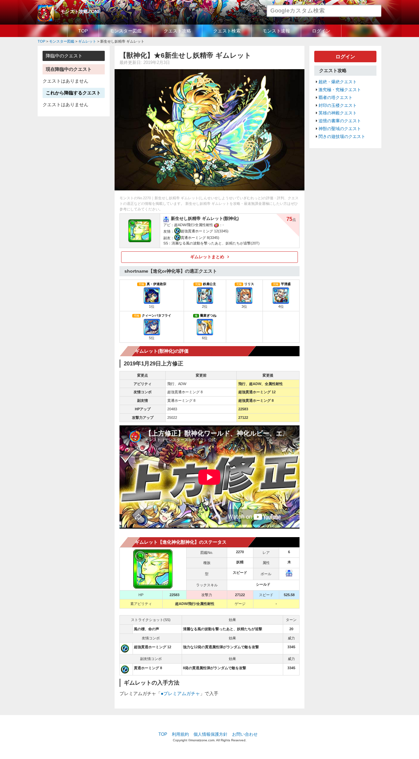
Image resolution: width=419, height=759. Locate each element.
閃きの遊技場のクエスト (342, 136)
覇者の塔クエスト (336, 97)
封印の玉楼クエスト (338, 105)
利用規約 (180, 734)
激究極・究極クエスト (340, 90)
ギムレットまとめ (207, 257)
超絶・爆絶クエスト (338, 82)
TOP (83, 30)
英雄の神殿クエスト (338, 113)
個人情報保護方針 (210, 734)
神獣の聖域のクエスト (340, 128)
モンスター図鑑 (126, 30)
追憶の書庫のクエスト (340, 121)
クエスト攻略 (177, 30)
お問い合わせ (245, 734)
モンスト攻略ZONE (81, 11)
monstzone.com (202, 740)
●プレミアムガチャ (180, 693)
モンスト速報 (276, 30)
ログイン (321, 30)
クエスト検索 (227, 30)
